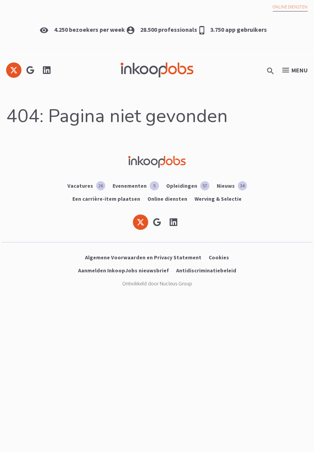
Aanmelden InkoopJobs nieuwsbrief (123, 270)
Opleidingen (186, 185)
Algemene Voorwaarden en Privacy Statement (143, 257)
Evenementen (134, 185)
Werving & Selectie (218, 198)
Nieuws (231, 185)
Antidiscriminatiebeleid (206, 270)
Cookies (219, 257)
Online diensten (290, 7)
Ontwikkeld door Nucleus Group (157, 283)
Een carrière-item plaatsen (106, 198)
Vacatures (85, 185)
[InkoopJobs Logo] (157, 69)
